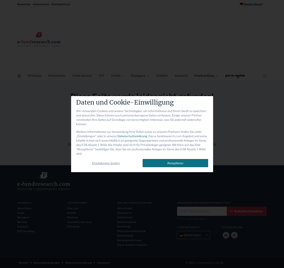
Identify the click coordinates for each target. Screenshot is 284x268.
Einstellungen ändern (106, 163)
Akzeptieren (175, 163)
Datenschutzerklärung (132, 136)
